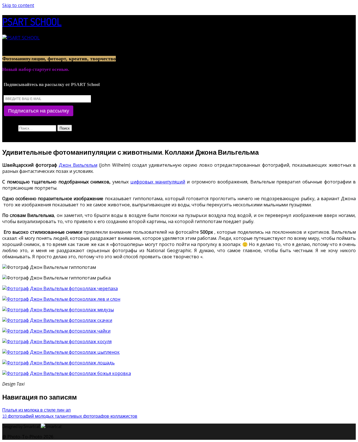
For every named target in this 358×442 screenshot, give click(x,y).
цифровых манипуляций (157, 182)
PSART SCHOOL (32, 21)
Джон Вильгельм (78, 165)
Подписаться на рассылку (38, 111)
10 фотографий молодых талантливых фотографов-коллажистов (69, 416)
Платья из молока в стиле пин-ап (36, 410)
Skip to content (18, 5)
